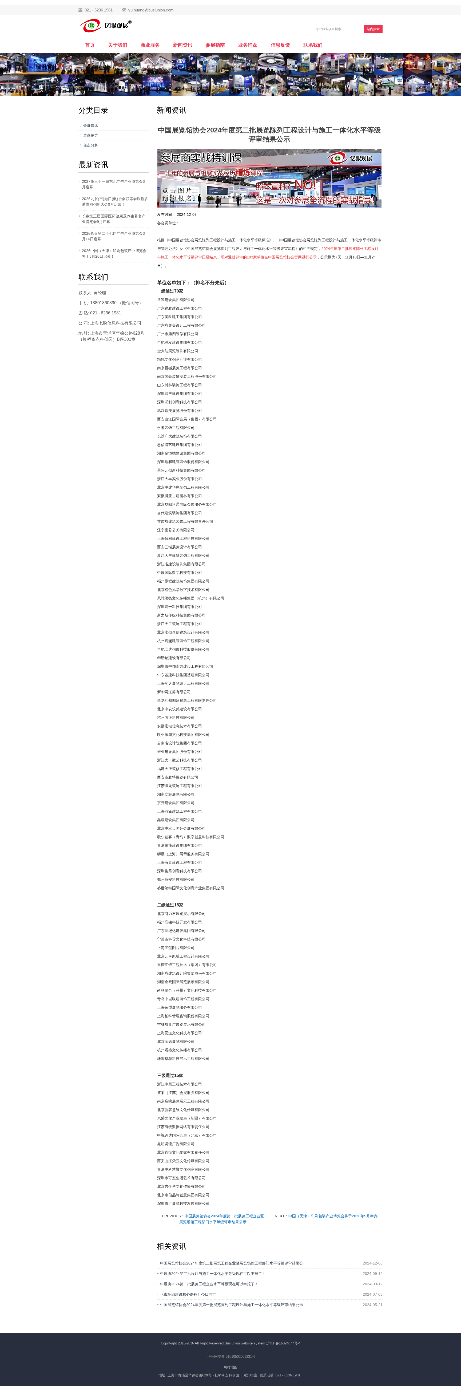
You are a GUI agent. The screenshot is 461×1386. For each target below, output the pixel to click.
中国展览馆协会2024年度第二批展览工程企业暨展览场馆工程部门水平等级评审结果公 (231, 1263)
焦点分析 (90, 145)
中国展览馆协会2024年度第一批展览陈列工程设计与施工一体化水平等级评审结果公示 (231, 1305)
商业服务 (150, 45)
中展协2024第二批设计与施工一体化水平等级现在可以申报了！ (213, 1273)
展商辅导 (90, 135)
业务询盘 (247, 45)
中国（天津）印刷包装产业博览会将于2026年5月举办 (332, 1216)
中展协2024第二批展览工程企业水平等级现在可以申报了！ (209, 1284)
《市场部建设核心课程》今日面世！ (190, 1294)
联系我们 (313, 45)
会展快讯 (90, 125)
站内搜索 (373, 29)
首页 (90, 45)
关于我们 (117, 45)
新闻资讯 (182, 45)
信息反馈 (280, 45)
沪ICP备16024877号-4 (283, 1343)
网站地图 (230, 1367)
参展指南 (215, 45)
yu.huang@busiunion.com (151, 10)
